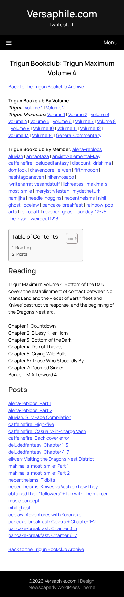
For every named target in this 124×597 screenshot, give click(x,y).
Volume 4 (17, 121)
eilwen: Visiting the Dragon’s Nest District (51, 459)
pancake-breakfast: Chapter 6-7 (42, 535)
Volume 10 (43, 128)
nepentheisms (79, 198)
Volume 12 (90, 128)
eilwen (64, 170)
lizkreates (73, 184)
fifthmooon (86, 170)
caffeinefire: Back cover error (38, 438)
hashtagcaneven (26, 177)
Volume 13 (18, 135)
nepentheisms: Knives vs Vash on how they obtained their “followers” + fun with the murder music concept (58, 493)
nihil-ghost (19, 507)
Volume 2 (55, 107)
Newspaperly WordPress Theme (62, 587)
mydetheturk (86, 191)
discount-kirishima (91, 163)
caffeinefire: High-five (31, 424)
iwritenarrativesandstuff (34, 184)
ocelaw (31, 205)
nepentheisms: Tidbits (31, 480)
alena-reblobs (87, 149)
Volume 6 (62, 121)
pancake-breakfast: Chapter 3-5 (42, 528)
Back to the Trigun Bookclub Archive (46, 86)
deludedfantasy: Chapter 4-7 (38, 452)
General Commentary (78, 135)
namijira (16, 198)
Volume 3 (100, 114)
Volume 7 (84, 121)
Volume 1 (34, 107)
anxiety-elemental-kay (76, 156)
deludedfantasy (52, 163)
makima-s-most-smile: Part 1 (38, 466)
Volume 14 (42, 135)
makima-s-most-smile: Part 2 (39, 473)
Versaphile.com (62, 13)
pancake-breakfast (62, 205)
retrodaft (30, 211)
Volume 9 (20, 128)
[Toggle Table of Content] (68, 238)
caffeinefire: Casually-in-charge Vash (47, 431)
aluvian (15, 156)
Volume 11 (67, 128)
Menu (111, 42)
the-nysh (17, 218)
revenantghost (58, 211)
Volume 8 (106, 121)
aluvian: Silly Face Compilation (39, 417)
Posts (21, 254)
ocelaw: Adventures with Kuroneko (44, 514)
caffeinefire (20, 163)
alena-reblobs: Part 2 (30, 410)
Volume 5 (39, 121)
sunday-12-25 (92, 211)
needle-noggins (44, 198)
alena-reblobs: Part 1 (29, 403)
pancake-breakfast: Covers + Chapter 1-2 (52, 521)
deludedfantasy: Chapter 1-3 (38, 445)
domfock (17, 170)
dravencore (42, 170)
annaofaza (37, 156)
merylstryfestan (52, 191)
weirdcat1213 (44, 218)
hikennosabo (60, 177)
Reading (23, 247)
